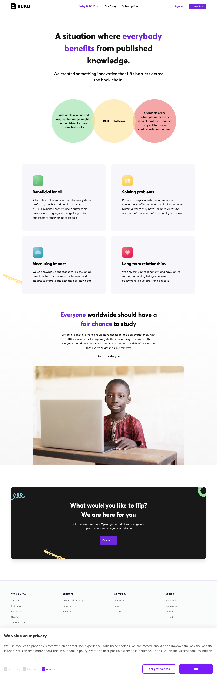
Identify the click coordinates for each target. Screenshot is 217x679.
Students (16, 600)
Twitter (169, 611)
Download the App (73, 600)
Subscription (130, 6)
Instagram (171, 606)
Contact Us (108, 540)
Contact (118, 611)
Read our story (106, 356)
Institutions (17, 606)
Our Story (110, 6)
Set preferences (159, 669)
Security (67, 611)
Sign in (178, 6)
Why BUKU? (87, 6)
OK (196, 669)
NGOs (14, 617)
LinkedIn (170, 617)
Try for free (197, 6)
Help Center (69, 606)
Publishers (16, 611)
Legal (117, 606)
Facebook (170, 600)
